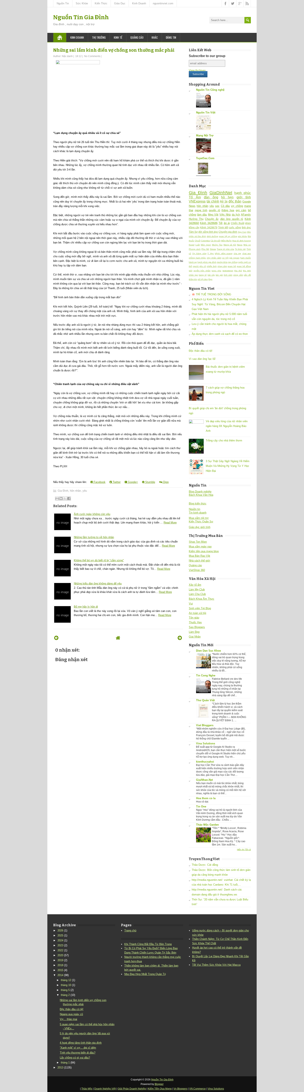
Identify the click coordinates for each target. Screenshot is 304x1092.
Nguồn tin (194, 509)
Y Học (210, 253)
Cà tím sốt (215, 241)
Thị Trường (99, 37)
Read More (170, 522)
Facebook (99, 482)
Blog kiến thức (197, 503)
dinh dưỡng (212, 236)
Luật (197, 245)
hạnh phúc (242, 193)
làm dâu (202, 214)
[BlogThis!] (61, 498)
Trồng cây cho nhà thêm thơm (224, 440)
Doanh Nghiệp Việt (105, 1088)
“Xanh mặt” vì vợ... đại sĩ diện (78, 1047)
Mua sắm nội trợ (199, 518)
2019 (60, 960)
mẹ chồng (233, 262)
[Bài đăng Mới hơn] (56, 638)
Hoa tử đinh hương (241, 241)
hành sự (193, 262)
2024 (60, 940)
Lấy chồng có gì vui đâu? (75, 1057)
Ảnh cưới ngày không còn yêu (92, 514)
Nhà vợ (247, 245)
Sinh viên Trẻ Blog (200, 608)
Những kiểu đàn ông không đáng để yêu (98, 583)
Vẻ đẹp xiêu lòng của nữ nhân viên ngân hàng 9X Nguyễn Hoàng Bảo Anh (227, 426)
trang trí (203, 275)
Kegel (191, 245)
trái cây (211, 275)
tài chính (213, 201)
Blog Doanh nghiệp (200, 491)
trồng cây (194, 227)
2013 (60, 1067)
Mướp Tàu (217, 245)
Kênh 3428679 (208, 227)
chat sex (246, 253)
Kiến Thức (101, 3)
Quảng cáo (137, 37)
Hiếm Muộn (226, 241)
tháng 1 (65, 1062)
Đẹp (210, 279)
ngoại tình (201, 210)
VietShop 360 (197, 570)
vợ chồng (237, 205)
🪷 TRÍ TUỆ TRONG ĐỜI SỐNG (211, 294)
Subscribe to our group (207, 56)
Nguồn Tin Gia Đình (81, 17)
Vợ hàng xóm (199, 253)
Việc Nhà (225, 214)
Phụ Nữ (205, 249)
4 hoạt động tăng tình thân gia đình (81, 1042)
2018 (60, 965)
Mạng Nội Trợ (204, 135)
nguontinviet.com (163, 3)
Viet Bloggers (204, 725)
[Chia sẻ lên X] (65, 498)
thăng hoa (227, 210)
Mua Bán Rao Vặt (199, 555)
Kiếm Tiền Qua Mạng (160, 1088)
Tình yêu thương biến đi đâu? (77, 1052)
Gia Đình (63, 490)
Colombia (205, 241)
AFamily (246, 214)
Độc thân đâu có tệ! (200, 350)
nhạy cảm (222, 266)
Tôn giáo (194, 617)
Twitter (116, 482)
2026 (60, 930)
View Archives (197, 70)
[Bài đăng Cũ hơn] (180, 638)
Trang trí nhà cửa (225, 249)
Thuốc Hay (195, 622)
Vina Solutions (205, 743)
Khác (155, 37)
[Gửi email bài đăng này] (57, 498)
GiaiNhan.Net (204, 779)
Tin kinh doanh (197, 512)
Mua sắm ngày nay (200, 546)
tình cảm (228, 275)
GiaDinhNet (220, 192)
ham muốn (245, 258)
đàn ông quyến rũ (231, 219)
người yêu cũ (199, 266)
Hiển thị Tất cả (244, 849)
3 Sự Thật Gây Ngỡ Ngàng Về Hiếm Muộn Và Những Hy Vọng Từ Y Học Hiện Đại (227, 466)
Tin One (201, 806)
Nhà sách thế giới (199, 560)
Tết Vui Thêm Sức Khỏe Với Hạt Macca (216, 964)
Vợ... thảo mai (68, 1019)
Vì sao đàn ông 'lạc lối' (202, 358)
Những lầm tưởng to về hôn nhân (94, 537)
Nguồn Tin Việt (205, 112)
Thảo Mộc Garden (207, 824)
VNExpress (197, 201)
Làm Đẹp (194, 631)
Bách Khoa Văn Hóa (201, 494)
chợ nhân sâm (214, 258)
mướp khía (222, 262)
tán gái (219, 275)
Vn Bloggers (180, 1088)
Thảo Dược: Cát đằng (205, 864)
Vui (191, 603)
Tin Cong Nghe (205, 675)
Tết (221, 223)
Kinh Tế (118, 37)
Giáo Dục (119, 3)
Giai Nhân (195, 636)
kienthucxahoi (205, 761)
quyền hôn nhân (202, 270)
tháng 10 (66, 985)
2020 (60, 955)
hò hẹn (227, 197)
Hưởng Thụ (196, 219)
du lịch (236, 214)
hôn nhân (75, 490)
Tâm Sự (193, 231)
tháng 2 (65, 995)
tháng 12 (66, 980)
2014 (60, 975)
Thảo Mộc (86, 1088)
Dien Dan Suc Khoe (208, 650)
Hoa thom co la (205, 798)
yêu (85, 490)
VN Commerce (197, 1088)
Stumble (149, 482)
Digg (165, 482)
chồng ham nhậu (197, 258)
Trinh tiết (223, 227)
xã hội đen (203, 279)
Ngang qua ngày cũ (71, 1014)
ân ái (227, 223)
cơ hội (225, 258)
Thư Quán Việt (205, 700)
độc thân (235, 201)
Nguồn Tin (63, 3)
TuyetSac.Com (205, 158)
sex (217, 205)
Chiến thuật (237, 223)
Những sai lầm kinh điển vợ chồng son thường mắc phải (114, 50)
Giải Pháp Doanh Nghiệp (132, 1088)
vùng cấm (238, 275)
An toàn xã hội (197, 613)
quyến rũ (214, 210)
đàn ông (211, 197)
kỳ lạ (223, 201)
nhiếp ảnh (212, 266)
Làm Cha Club (197, 594)
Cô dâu (225, 205)
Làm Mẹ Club (197, 589)
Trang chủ (130, 930)
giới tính (244, 197)
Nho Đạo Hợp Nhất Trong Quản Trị (145, 974)
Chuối (197, 241)
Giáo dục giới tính (199, 527)
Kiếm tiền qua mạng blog (204, 551)
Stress (213, 249)
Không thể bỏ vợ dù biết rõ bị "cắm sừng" (99, 560)
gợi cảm (241, 210)
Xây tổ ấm (195, 584)
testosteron (228, 270)
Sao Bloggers (197, 627)
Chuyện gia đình (228, 231)
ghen (248, 223)
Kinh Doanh (139, 3)
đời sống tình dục (208, 231)
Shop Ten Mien (198, 541)
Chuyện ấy (212, 219)
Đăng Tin (171, 37)
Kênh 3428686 (208, 223)
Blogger (159, 1084)
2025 (60, 935)
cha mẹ (237, 253)
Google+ (132, 482)
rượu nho (216, 270)
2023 (60, 945)
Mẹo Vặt (213, 214)
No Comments (92, 56)
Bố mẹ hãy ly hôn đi (86, 606)
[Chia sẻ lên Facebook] (69, 498)
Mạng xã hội (230, 245)
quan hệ (232, 266)
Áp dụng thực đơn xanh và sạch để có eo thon (220, 333)
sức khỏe (242, 236)
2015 (60, 970)
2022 (60, 950)
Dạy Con (242, 232)
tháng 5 (65, 990)
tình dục (246, 227)
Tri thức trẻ (240, 249)
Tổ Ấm (195, 197)
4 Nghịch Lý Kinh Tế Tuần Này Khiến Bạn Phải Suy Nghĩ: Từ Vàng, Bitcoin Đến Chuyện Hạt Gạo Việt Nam (220, 304)
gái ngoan (234, 258)
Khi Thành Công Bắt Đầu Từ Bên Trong (148, 944)
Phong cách (195, 249)
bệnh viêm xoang (223, 253)
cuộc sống (235, 227)
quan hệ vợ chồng (228, 236)
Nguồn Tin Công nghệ (210, 89)
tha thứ (238, 270)
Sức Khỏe (82, 3)
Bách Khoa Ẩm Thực (201, 598)
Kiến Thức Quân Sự (201, 521)
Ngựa (239, 245)
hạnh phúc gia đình (206, 262)
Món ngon (206, 245)
